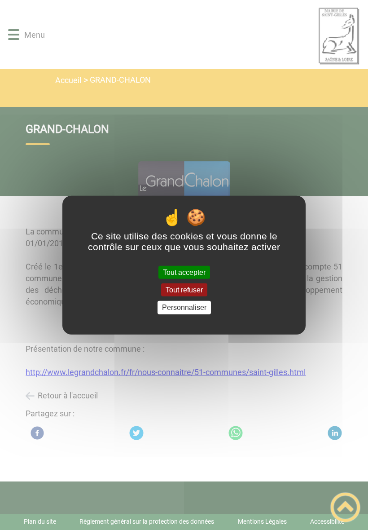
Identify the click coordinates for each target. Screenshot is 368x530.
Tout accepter (184, 272)
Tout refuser (184, 290)
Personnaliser (184, 307)
